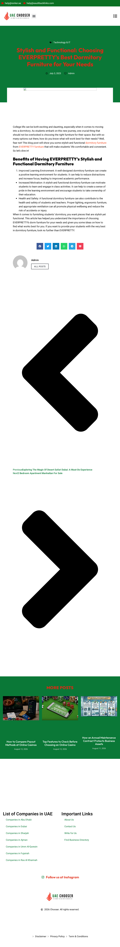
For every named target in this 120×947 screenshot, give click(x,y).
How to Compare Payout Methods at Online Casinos (21, 743)
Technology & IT (60, 39)
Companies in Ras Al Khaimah (21, 860)
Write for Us (70, 833)
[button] (33, 16)
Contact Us (70, 826)
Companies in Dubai (16, 826)
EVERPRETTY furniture (31, 147)
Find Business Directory (76, 840)
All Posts (40, 266)
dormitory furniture (95, 143)
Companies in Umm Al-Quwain (21, 846)
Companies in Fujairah (17, 853)
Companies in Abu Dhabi (19, 820)
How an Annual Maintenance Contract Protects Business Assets (99, 741)
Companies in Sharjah (17, 833)
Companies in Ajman (17, 840)
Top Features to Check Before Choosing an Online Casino (60, 743)
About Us (69, 820)
